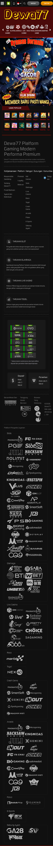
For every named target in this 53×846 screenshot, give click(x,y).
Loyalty (20, 180)
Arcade (42, 31)
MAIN (7, 115)
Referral (21, 184)
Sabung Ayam (28, 226)
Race (28, 31)
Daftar (46, 3)
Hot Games (7, 32)
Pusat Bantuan (9, 190)
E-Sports (29, 221)
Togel (32, 31)
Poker (47, 31)
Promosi (21, 176)
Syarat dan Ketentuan (8, 195)
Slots (12, 31)
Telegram (49, 177)
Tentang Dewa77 (7, 184)
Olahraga (18, 31)
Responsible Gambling (8, 177)
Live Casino (24, 32)
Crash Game (37, 32)
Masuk (33, 3)
